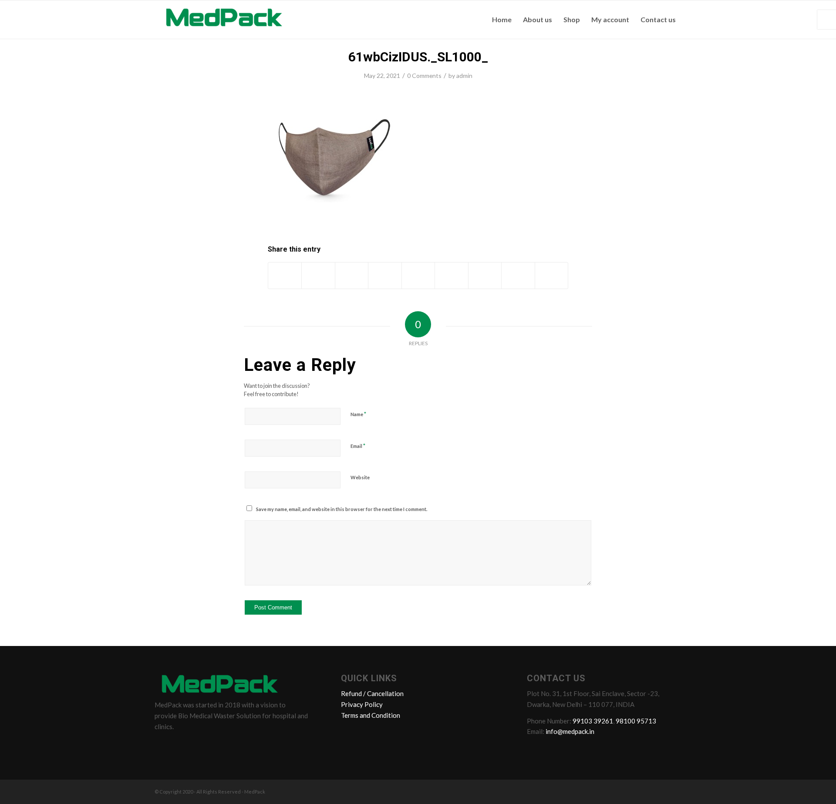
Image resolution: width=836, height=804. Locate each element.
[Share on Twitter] (318, 275)
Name (358, 413)
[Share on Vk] (485, 275)
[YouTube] (212, 745)
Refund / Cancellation (372, 693)
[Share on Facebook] (284, 275)
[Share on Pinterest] (384, 275)
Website (360, 477)
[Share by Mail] (551, 275)
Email (358, 445)
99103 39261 (593, 721)
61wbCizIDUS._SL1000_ (418, 56)
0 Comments (424, 75)
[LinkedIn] (196, 745)
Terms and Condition (370, 715)
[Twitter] (179, 745)
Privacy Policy (362, 704)
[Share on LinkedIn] (418, 275)
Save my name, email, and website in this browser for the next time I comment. (341, 509)
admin (464, 75)
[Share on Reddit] (518, 275)
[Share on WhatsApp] (351, 275)
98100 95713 (636, 721)
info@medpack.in (570, 731)
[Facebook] (162, 745)
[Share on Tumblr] (451, 275)
